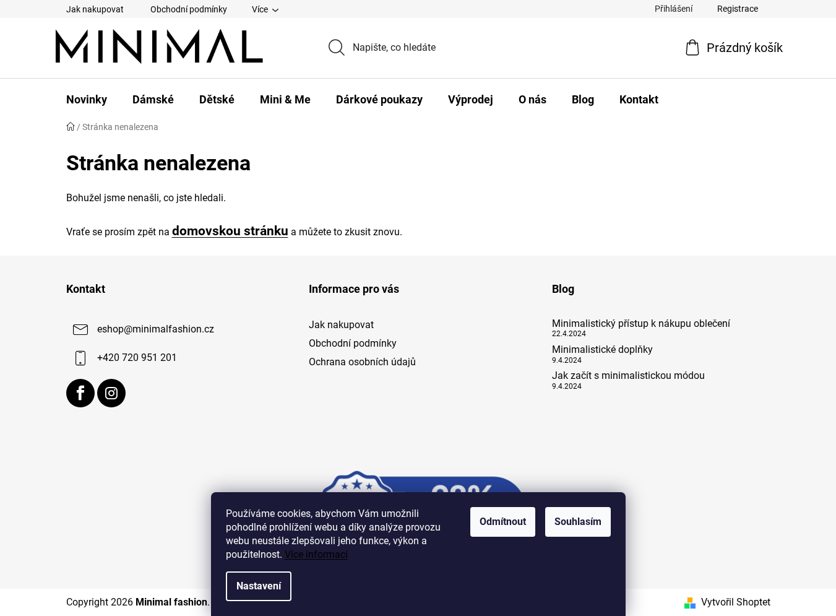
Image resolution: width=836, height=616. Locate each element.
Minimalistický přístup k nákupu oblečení (641, 323)
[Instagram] (111, 393)
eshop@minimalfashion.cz (155, 329)
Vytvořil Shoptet (735, 602)
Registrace (737, 9)
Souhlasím (577, 521)
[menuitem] (86, 100)
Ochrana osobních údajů (362, 362)
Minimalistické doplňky (602, 349)
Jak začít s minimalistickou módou (628, 375)
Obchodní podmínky (188, 9)
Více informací (316, 554)
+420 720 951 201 (137, 357)
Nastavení (258, 586)
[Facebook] (80, 393)
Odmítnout (503, 521)
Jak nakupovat (95, 9)
